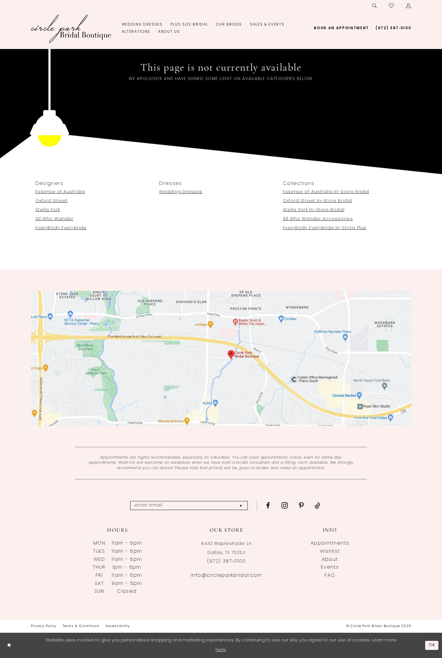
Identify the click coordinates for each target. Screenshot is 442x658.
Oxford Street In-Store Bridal (317, 201)
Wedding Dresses (180, 192)
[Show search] (374, 6)
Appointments (330, 543)
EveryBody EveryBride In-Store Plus (324, 228)
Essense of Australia (60, 192)
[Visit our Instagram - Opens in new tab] (284, 505)
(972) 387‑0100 (226, 561)
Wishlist (330, 551)
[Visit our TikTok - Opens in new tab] (318, 505)
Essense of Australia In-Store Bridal (326, 192)
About (330, 559)
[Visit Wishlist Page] (391, 6)
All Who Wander (54, 219)
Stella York (47, 210)
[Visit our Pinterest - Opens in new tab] (301, 505)
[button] (408, 6)
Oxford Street (51, 201)
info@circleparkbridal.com (226, 575)
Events (330, 567)
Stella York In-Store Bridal (314, 210)
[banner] (71, 28)
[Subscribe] (241, 505)
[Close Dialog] (9, 645)
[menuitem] (374, 6)
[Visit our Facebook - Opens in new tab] (268, 505)
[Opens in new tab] (221, 358)
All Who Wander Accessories (318, 219)
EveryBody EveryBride (61, 228)
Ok (432, 645)
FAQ (329, 575)
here (221, 650)
